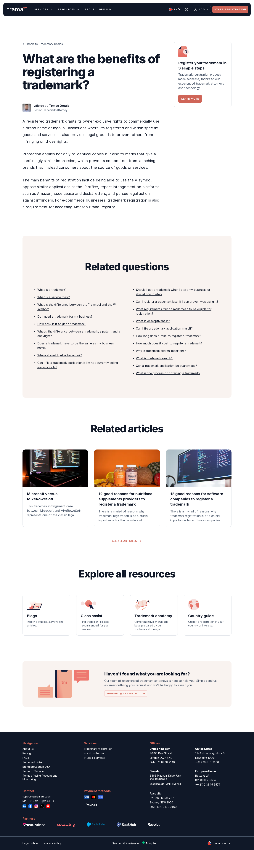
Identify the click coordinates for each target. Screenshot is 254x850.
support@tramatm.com (36, 796)
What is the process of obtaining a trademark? (168, 373)
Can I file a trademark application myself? (164, 328)
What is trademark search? (154, 358)
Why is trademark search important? (161, 351)
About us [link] (28, 748)
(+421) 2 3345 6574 (207, 784)
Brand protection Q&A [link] (36, 766)
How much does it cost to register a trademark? (169, 343)
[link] (203, 74)
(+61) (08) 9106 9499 (163, 806)
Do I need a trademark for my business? (64, 316)
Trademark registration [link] (98, 748)
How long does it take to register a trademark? (168, 336)
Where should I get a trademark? (59, 355)
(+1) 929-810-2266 (207, 762)
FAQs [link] (25, 757)
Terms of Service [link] (33, 771)
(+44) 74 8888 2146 (162, 762)
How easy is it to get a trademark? (61, 324)
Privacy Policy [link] (52, 843)
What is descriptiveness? (153, 321)
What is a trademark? (52, 290)
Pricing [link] (26, 753)
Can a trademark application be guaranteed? (166, 366)
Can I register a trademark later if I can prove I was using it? (177, 301)
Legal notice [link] (30, 843)
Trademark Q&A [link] (32, 762)
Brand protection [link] (94, 753)
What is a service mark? (53, 297)
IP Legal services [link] (94, 757)
